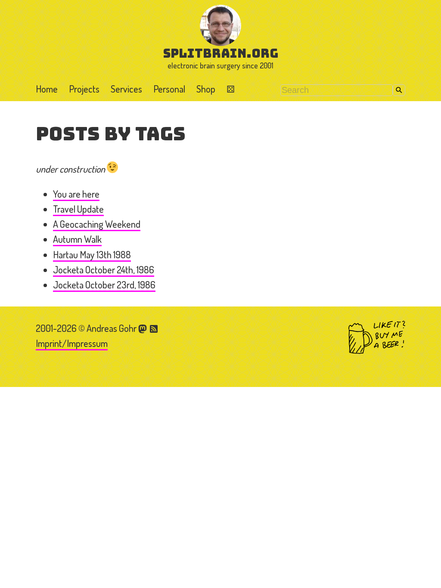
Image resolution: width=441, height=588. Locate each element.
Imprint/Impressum (72, 343)
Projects (84, 89)
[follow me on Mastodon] (143, 328)
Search (399, 90)
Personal (169, 89)
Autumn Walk (77, 239)
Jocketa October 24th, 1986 (103, 269)
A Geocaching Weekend (96, 224)
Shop (205, 89)
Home (47, 89)
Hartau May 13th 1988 (92, 254)
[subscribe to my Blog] (154, 328)
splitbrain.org (220, 53)
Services (126, 89)
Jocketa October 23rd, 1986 (104, 285)
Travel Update (78, 209)
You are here (76, 194)
